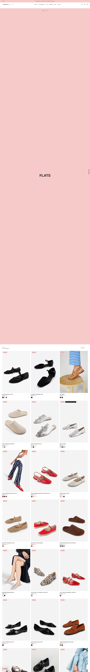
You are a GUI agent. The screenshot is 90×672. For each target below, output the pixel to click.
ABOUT (59, 4)
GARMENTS (51, 4)
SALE (55, 4)
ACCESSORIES (41, 4)
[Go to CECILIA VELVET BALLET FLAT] (45, 620)
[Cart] (87, 4)
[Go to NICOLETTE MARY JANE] (74, 471)
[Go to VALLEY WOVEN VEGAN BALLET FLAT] (16, 471)
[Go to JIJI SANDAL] (74, 372)
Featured (82, 347)
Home (43, 10)
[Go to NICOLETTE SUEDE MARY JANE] (16, 521)
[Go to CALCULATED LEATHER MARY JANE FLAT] (74, 570)
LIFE (47, 4)
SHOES (35, 4)
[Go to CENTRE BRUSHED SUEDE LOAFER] (74, 620)
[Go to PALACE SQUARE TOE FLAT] (45, 421)
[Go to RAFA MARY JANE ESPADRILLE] (45, 521)
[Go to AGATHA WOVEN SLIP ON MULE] (16, 421)
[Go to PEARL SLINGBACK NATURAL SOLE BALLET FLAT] (45, 471)
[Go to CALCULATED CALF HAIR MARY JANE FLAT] (45, 570)
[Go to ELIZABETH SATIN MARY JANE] (45, 372)
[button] (3, 1)
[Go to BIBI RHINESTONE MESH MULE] (16, 570)
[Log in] (84, 4)
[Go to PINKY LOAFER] (74, 421)
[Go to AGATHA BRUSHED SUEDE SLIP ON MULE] (74, 521)
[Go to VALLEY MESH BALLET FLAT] (16, 372)
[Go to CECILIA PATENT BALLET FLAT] (16, 620)
